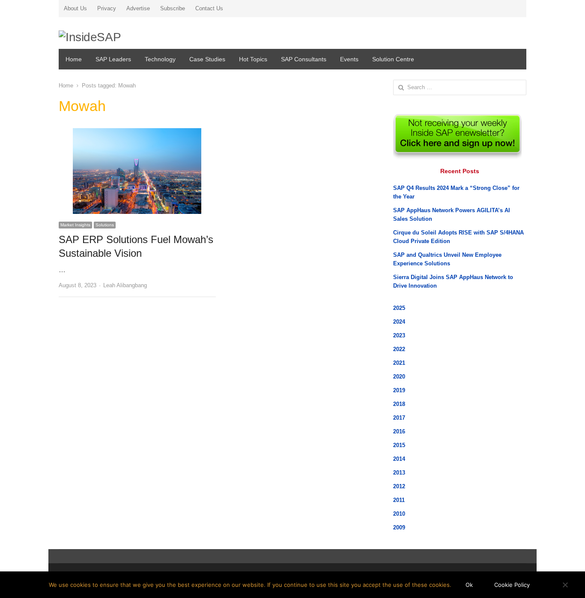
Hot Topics (253, 59)
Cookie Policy (512, 584)
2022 (399, 349)
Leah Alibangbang (125, 285)
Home (74, 59)
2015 (399, 445)
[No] (565, 584)
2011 (399, 500)
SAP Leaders (113, 59)
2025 (399, 308)
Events (349, 59)
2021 (399, 363)
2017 (399, 418)
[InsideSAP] (134, 34)
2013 (399, 472)
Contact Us (209, 8)
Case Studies (207, 59)
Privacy (106, 8)
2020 (399, 376)
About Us (75, 8)
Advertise (138, 8)
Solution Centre (393, 59)
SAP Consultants (303, 59)
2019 (399, 390)
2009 (399, 527)
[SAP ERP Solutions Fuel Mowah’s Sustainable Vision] (137, 133)
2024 (399, 322)
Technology (160, 59)
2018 (399, 404)
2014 (399, 459)
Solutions (105, 224)
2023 (399, 335)
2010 (399, 514)
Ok (469, 584)
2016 (399, 431)
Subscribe (172, 8)
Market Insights (75, 224)
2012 (399, 486)
